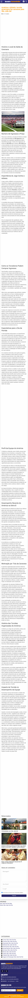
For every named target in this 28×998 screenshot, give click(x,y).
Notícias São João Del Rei (10, 945)
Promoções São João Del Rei (11, 946)
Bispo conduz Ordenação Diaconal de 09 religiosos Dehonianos (12, 862)
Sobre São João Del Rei (6, 905)
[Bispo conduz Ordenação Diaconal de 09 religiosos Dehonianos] (14, 854)
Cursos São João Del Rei (9, 939)
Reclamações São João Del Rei (11, 948)
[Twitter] (6, 971)
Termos (9, 995)
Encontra (12, 2)
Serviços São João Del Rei (10, 950)
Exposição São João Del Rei (10, 943)
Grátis (17, 981)
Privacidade (13, 995)
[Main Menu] (1, 1)
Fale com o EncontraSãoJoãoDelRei (10, 979)
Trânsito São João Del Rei (10, 955)
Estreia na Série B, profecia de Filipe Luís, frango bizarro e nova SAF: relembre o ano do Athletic (14, 846)
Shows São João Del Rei (9, 951)
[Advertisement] (14, 30)
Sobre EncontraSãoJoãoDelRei (9, 977)
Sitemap (18, 995)
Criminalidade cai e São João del (10, 831)
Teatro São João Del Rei (9, 953)
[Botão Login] (24, 1)
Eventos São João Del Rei (10, 941)
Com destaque (11, 981)
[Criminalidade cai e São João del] (14, 824)
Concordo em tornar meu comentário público (13, 892)
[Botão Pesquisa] (26, 2)
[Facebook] (2, 971)
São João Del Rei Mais (6, 903)
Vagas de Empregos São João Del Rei (13, 957)
